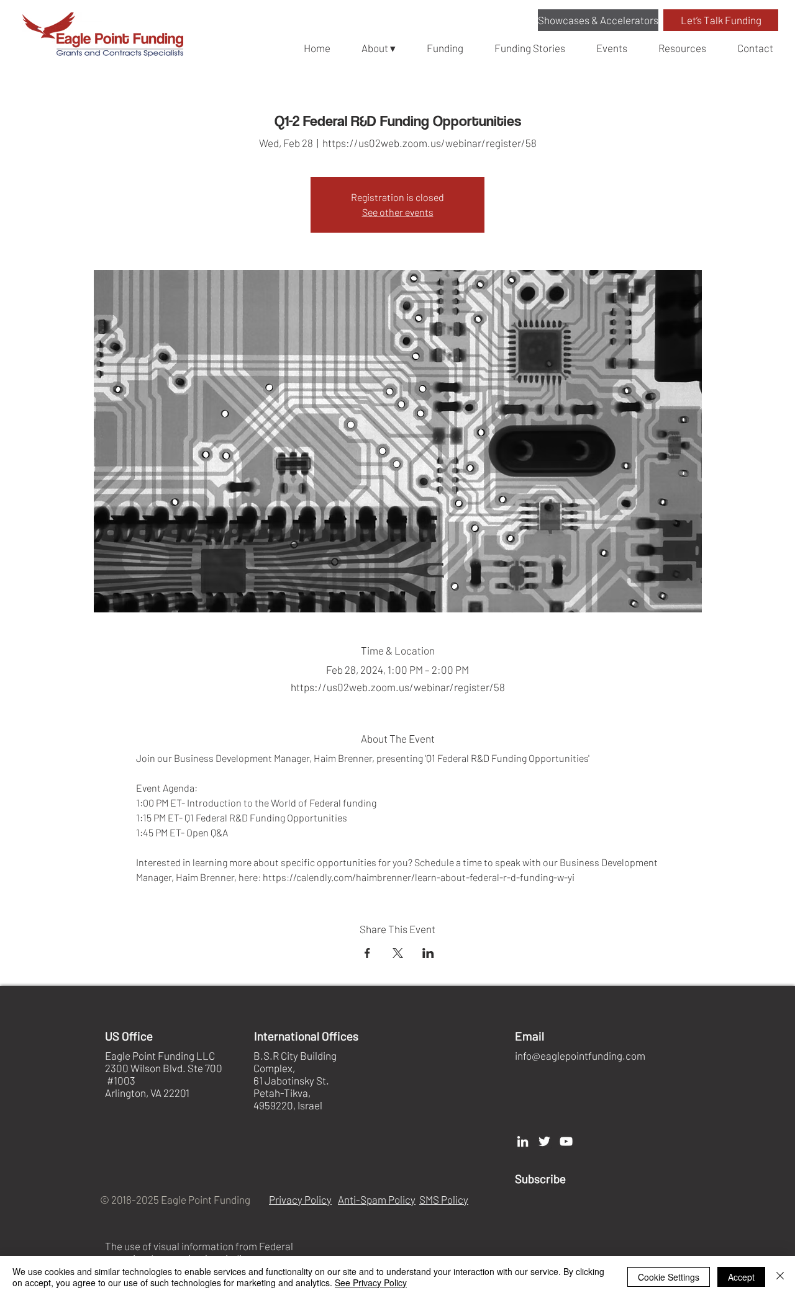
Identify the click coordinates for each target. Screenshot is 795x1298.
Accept (741, 1277)
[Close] (780, 1277)
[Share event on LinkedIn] (428, 953)
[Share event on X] (398, 953)
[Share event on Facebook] (367, 953)
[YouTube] (566, 1141)
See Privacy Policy (371, 1282)
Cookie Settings (668, 1277)
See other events (398, 212)
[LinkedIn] (522, 1141)
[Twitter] (544, 1141)
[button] (598, 20)
